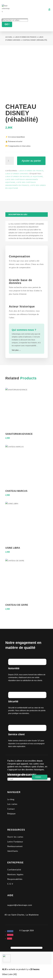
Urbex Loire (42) (9, 974)
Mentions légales (15, 874)
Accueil (8, 37)
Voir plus (16, 350)
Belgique (11, 814)
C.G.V (10, 884)
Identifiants (12, 851)
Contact (11, 809)
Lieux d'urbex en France (25, 37)
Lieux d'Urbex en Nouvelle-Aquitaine (24, 176)
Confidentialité (14, 870)
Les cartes (12, 804)
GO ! (7, 24)
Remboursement (15, 846)
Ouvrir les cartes (15, 837)
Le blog (10, 799)
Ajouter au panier (31, 160)
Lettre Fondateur (15, 842)
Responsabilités (14, 879)
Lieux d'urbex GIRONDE (16, 174)
